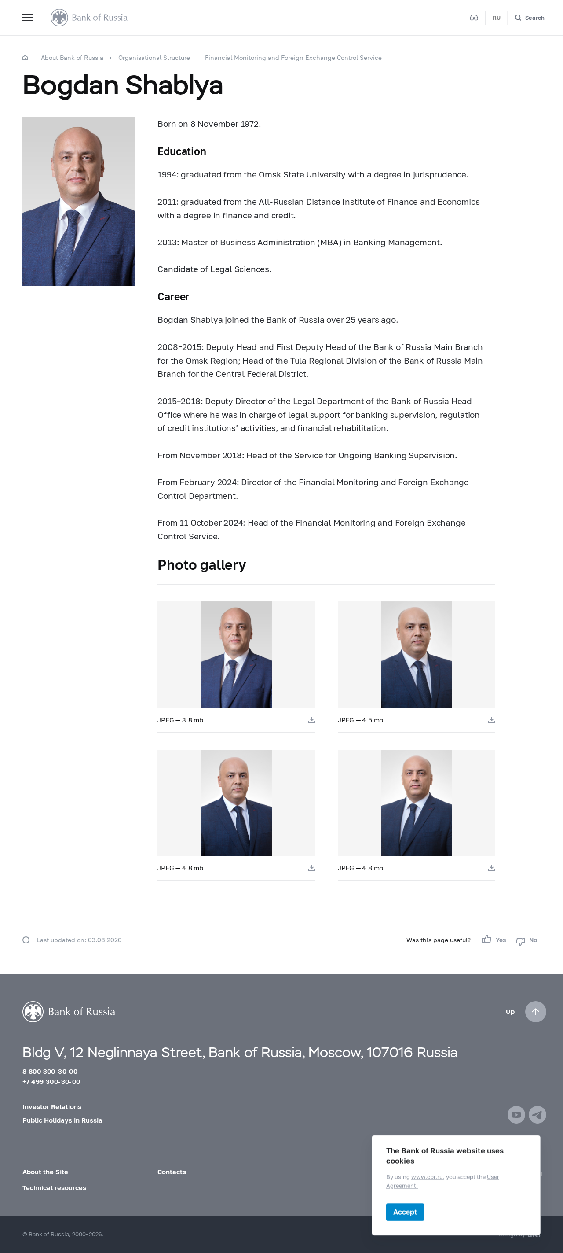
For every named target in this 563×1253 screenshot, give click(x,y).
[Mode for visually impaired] (474, 17)
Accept (405, 1212)
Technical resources (54, 1187)
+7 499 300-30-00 (51, 1081)
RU (497, 17)
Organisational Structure (154, 57)
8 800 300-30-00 (49, 1071)
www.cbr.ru (427, 1176)
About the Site (45, 1172)
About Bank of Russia (72, 57)
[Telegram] (537, 1115)
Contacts (171, 1172)
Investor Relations (51, 1106)
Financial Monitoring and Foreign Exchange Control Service (293, 57)
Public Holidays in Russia (62, 1120)
